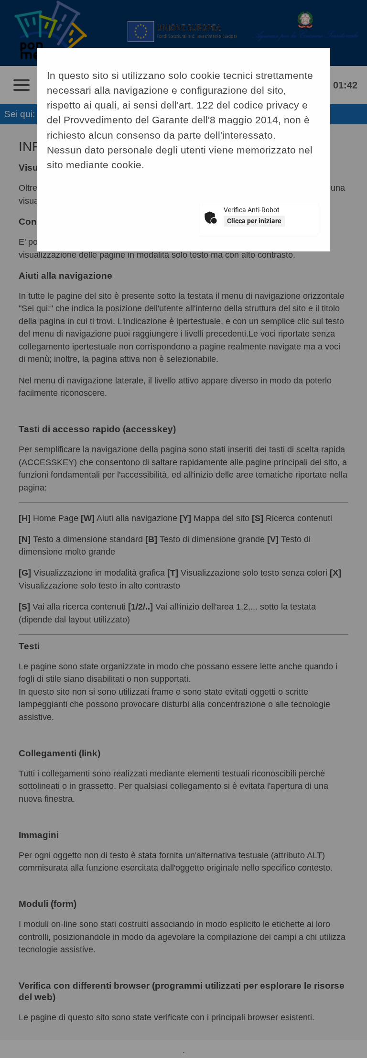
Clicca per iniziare (254, 221)
